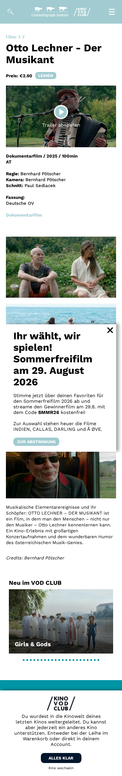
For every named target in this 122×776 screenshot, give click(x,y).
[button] (24, 660)
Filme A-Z (15, 37)
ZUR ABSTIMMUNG (36, 441)
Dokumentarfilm (24, 215)
